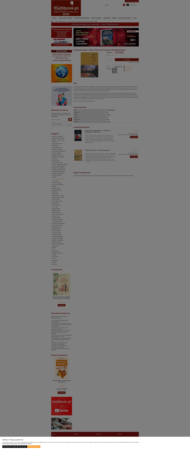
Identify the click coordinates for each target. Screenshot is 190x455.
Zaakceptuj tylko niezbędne (10, 446)
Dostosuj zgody (22, 446)
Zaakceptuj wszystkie (33, 446)
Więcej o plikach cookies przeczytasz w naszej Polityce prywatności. (17, 443)
